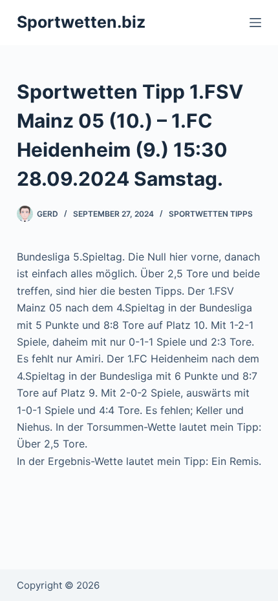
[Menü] (255, 22)
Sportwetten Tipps (211, 214)
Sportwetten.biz (81, 22)
